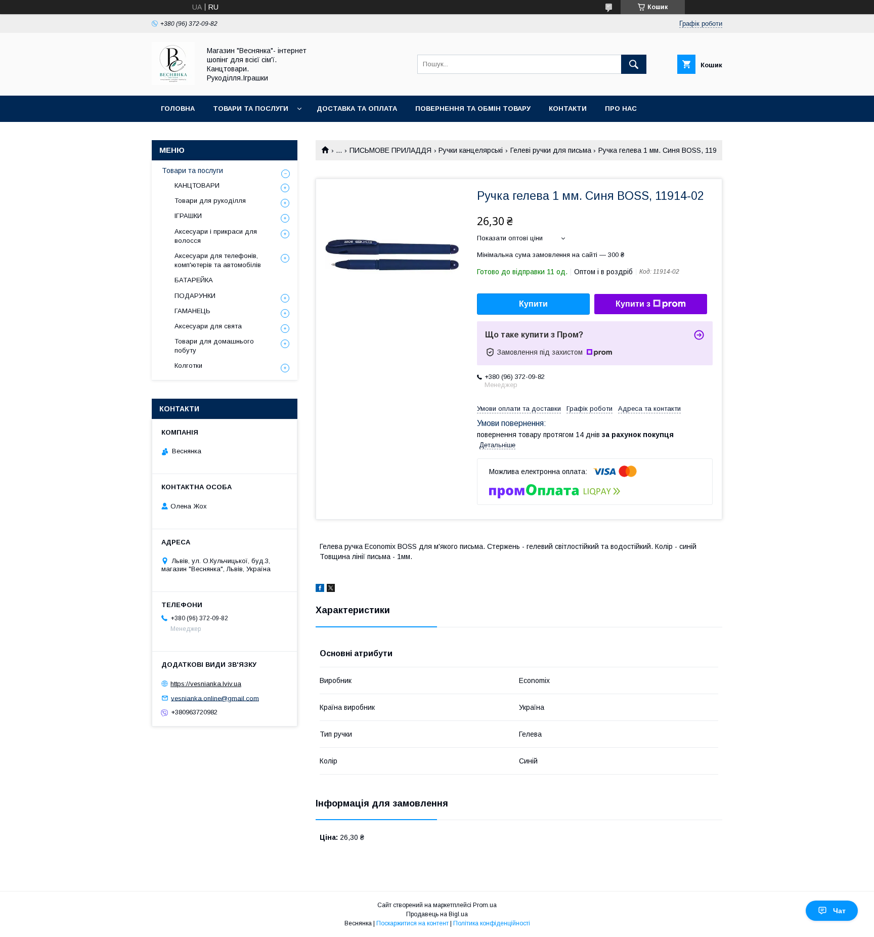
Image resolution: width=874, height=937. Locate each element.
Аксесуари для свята (208, 326)
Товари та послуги (250, 108)
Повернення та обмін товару (473, 108)
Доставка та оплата (357, 108)
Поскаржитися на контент (412, 923)
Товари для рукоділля (210, 200)
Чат (839, 911)
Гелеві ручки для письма (550, 150)
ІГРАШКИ (188, 216)
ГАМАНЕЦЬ (192, 311)
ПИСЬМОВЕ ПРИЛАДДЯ (390, 150)
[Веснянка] (173, 82)
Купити (533, 304)
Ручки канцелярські (471, 150)
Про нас (621, 108)
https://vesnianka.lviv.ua (205, 684)
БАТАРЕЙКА (193, 280)
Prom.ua (485, 905)
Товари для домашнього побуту (214, 345)
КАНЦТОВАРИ (197, 185)
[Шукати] (633, 64)
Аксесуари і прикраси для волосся (215, 236)
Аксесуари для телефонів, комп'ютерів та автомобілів (217, 260)
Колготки (188, 365)
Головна (178, 108)
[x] (331, 589)
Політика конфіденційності (491, 923)
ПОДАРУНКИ (194, 296)
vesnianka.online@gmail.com (215, 698)
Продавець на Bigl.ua (437, 914)
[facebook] (320, 589)
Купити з (633, 304)
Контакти (568, 108)
